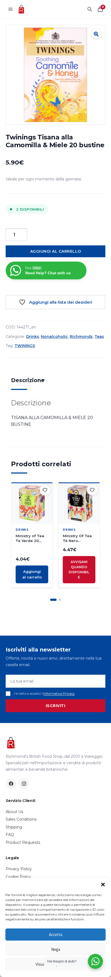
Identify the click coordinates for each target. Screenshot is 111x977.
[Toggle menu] (10, 9)
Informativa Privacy (59, 693)
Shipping (14, 827)
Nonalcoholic (54, 336)
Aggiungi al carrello (55, 251)
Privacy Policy (19, 868)
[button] (103, 884)
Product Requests (23, 842)
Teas (99, 336)
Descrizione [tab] (27, 380)
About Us (14, 811)
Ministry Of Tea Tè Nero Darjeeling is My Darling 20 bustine (78, 538)
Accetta (55, 934)
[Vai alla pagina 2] (60, 600)
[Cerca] (90, 9)
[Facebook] (11, 783)
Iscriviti (55, 705)
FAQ (10, 834)
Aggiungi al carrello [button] (32, 574)
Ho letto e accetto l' (44, 693)
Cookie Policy (18, 876)
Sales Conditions (21, 819)
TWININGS (25, 345)
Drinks (32, 336)
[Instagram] (24, 783)
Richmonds (81, 336)
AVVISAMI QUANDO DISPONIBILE (79, 570)
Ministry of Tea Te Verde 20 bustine (30, 538)
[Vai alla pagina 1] (53, 600)
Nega (55, 949)
